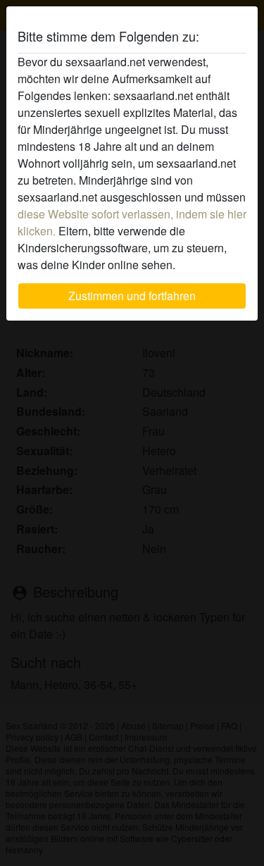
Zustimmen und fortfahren (132, 295)
